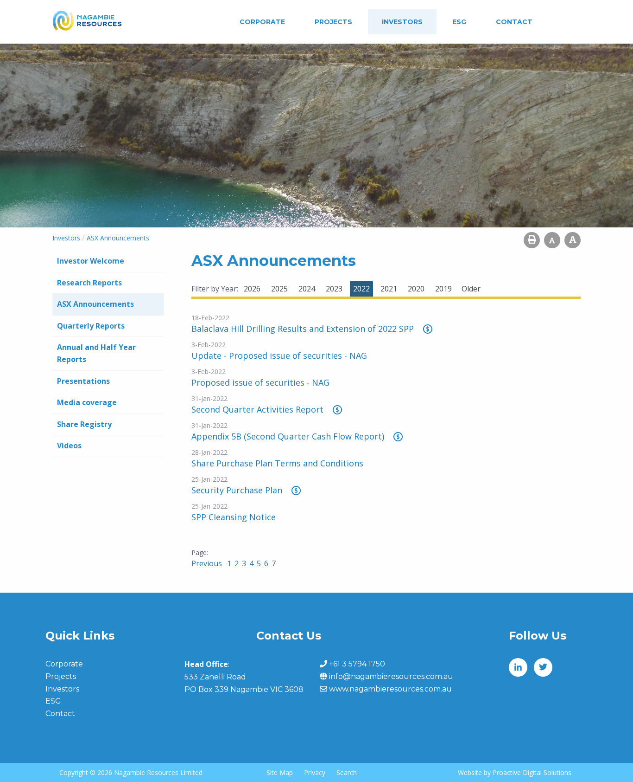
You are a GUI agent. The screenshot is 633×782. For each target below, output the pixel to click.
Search (346, 772)
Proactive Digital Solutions (532, 772)
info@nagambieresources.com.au (391, 676)
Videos (69, 445)
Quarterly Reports (91, 326)
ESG (459, 22)
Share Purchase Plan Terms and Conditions (277, 463)
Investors (402, 22)
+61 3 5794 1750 (357, 663)
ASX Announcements (95, 304)
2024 (306, 289)
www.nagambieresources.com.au (390, 689)
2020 (416, 289)
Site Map (279, 772)
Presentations (83, 381)
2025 (279, 289)
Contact (514, 22)
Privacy (314, 772)
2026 (252, 289)
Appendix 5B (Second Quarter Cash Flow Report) (287, 436)
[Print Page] (532, 240)
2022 (361, 289)
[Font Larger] (572, 240)
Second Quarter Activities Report (257, 409)
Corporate (262, 22)
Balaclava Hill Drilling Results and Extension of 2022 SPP (302, 328)
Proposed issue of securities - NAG (260, 382)
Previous (207, 563)
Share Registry (84, 424)
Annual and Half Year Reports (96, 353)
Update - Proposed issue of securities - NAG (279, 355)
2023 (334, 289)
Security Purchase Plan (236, 490)
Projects (333, 22)
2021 (388, 289)
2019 (443, 289)
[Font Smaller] (552, 240)
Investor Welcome (90, 261)
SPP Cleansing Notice (233, 517)
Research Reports (89, 283)
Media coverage (87, 402)
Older (471, 289)
